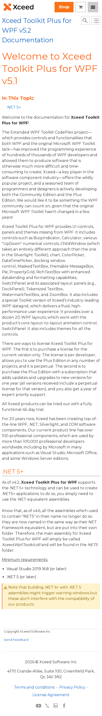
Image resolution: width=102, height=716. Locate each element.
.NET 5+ (14, 107)
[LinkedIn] (55, 705)
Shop (64, 7)
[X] (47, 705)
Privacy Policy (72, 687)
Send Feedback (16, 640)
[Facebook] (64, 705)
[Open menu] (93, 7)
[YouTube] (38, 705)
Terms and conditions (34, 687)
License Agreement (51, 695)
